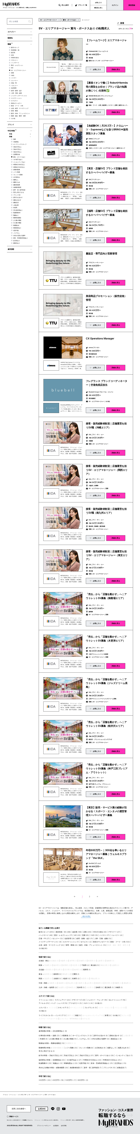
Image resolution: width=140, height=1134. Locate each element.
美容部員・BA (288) (63, 932)
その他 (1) (116, 1015)
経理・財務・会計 (16, 90)
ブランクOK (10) (109, 1068)
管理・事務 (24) (72, 945)
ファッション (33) (45, 1000)
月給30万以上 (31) (86, 1055)
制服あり (16, 215)
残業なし (16, 180)
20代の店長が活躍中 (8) (100, 1039)
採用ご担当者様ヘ (19, 1109)
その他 (13, 118)
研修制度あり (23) (71, 1063)
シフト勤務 (16, 172)
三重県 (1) (75, 974)
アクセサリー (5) (75, 1003)
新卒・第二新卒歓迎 (19, 190)
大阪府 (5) (66, 978)
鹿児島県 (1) (109, 987)
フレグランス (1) (90, 1008)
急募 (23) (56, 1035)
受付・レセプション (17, 65)
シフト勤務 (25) (71, 1048)
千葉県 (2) (85, 965)
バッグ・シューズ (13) (59, 1003)
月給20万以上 (17, 147)
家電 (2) (108, 1015)
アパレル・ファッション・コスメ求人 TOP (14, 1094)
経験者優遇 (16, 185)
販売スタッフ (15, 47)
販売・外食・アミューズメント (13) (92, 945)
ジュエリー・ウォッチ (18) (97, 1000)
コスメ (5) (42, 1008)
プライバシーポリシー (44, 1125)
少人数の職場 (17, 220)
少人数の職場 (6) (55, 1039)
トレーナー (14, 80)
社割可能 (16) (84, 1063)
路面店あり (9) (116, 1039)
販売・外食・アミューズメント (20, 113)
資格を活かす (17, 200)
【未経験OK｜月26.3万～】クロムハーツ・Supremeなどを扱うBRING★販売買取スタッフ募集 (107, 129)
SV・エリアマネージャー (18, 70)
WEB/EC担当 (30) (100, 932)
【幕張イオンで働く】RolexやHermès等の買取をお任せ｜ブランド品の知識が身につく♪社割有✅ (107, 86)
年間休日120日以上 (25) (112, 1060)
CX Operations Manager (100, 338)
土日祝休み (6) (100, 1048)
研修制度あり (17, 228)
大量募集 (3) (66, 1035)
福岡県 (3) (53, 987)
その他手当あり (18, 159)
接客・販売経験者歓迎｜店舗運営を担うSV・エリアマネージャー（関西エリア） (107, 469)
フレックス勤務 (18, 174)
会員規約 (56, 1125)
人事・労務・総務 (16, 93)
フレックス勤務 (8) (86, 1048)
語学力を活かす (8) (101, 1035)
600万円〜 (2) (83, 1080)
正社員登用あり (18, 210)
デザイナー (14, 60)
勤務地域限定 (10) (57, 1043)
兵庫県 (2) (75, 978)
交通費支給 (16, 154)
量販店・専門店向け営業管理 (101, 253)
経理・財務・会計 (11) (84, 938)
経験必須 (16, 202)
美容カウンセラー (16, 103)
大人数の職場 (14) (70, 1039)
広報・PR (14, 83)
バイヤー (13, 78)
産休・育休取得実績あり (20, 238)
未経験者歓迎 (17, 187)
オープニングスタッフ (20, 144)
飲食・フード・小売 (17, 106)
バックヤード (15, 62)
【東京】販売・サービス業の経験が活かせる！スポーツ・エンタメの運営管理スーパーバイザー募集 (106, 811)
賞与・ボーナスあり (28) (104, 1055)
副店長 (13, 52)
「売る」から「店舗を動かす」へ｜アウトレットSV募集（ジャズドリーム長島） (107, 683)
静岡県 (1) (57, 974)
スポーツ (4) (88, 1003)
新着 (122, 23)
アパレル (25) (44, 1003)
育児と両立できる (18, 192)
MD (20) (77, 935)
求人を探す (65, 5)
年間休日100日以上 (19, 164)
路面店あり (16, 243)
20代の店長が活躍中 (19, 235)
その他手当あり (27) (74, 1060)
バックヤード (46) (45, 935)
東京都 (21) (95, 965)
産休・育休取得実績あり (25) (102, 1063)
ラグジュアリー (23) (62, 1000)
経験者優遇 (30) (62, 1068)
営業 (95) (85, 935)
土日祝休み (16, 177)
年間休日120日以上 (19, 167)
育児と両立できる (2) (47, 1051)
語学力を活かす (18, 197)
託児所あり (16, 240)
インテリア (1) (60, 1015)
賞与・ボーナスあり (19, 157)
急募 (14, 139)
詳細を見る (116, 69)
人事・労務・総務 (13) (102, 938)
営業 (12, 73)
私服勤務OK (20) (45, 1063)
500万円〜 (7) (70, 1080)
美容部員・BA (15, 50)
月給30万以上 (17, 152)
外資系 (15, 207)
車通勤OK (16, 225)
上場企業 (16, 205)
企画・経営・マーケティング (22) (51, 945)
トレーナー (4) (116, 935)
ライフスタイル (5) (46, 1015)
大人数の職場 (17, 223)
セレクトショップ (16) (117, 1000)
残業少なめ (16, 182)
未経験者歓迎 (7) (76, 1068)
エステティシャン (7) (71, 942)
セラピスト (14, 100)
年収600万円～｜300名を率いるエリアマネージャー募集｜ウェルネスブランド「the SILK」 (106, 854)
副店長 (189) (77, 932)
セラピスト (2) (86, 942)
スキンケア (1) (63, 1008)
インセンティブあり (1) (124, 1055)
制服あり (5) (57, 1063)
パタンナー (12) (57, 938)
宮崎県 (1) (99, 987)
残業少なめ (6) (123, 1048)
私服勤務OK (16, 212)
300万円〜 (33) (45, 1080)
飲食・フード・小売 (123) (120, 942)
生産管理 (13, 88)
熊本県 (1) (80, 987)
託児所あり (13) (120, 1063)
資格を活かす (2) (115, 1035)
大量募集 (16, 142)
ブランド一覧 (82, 5)
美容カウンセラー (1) (101, 942)
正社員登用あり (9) (60, 1031)
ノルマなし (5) (83, 1039)
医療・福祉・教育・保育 (18, 116)
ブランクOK (16, 195)
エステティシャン (16, 98)
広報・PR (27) (44, 938)
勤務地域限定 (17, 217)
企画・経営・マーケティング (19, 108)
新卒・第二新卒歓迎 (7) (92, 1068)
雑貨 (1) (78, 1015)
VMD (12, 75)
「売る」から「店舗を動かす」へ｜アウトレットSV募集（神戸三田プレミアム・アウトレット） (107, 768)
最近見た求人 (98, 7)
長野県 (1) (86, 970)
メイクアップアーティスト (19, 95)
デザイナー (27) (114, 932)
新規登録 (132, 5)
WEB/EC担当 (15, 57)
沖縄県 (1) (118, 987)
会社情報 (63, 1125)
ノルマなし (16, 233)
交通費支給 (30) (59, 1060)
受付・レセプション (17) (63, 935)
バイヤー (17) (104, 935)
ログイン (115, 5)
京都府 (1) (57, 978)
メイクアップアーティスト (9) (50, 942)
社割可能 (16, 230)
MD (12, 68)
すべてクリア (85, 20)
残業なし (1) (111, 1048)
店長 (12, 55)
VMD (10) (94, 935)
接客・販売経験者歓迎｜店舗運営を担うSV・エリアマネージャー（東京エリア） (107, 555)
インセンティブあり (19, 162)
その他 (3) (98, 1003)
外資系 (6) (43, 1039)
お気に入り (98, 2)
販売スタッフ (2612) (46, 932)
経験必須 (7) (121, 1068)
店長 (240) (87, 932)
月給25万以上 (17, 149)
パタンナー (14, 85)
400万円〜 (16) (58, 1080)
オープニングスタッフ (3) (82, 1035)
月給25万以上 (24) (71, 1055)
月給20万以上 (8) (55, 1055)
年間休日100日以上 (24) (92, 1060)
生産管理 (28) (70, 938)
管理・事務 (14, 111)
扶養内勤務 (16, 169)
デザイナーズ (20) (78, 1000)
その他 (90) (43, 948)
